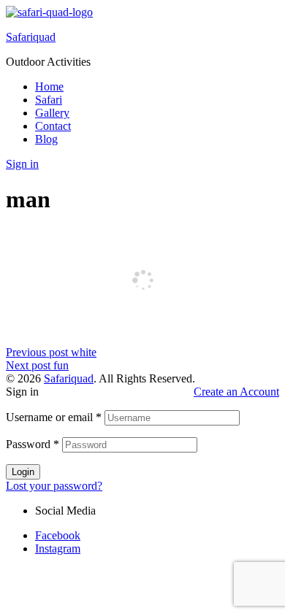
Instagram (57, 548)
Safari (48, 99)
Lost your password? (54, 486)
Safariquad (31, 37)
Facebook (57, 535)
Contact (53, 126)
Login (23, 471)
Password (32, 444)
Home (49, 86)
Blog (46, 139)
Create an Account (236, 391)
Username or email (54, 417)
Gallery (52, 113)
